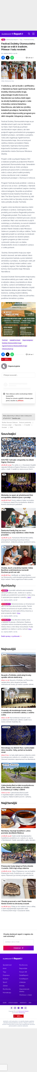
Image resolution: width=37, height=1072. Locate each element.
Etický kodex (13, 1002)
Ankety (22, 986)
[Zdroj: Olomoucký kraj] (18, 70)
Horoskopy (7, 993)
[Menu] (33, 34)
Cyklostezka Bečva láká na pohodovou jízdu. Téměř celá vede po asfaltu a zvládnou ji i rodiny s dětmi (17, 787)
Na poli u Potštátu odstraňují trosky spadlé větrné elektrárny (16, 676)
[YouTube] (22, 1007)
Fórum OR (23, 972)
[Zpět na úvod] (12, 34)
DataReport (23, 975)
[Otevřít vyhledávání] (29, 34)
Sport (5, 982)
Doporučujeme (28, 340)
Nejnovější (8, 649)
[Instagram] (15, 1007)
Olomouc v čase (25, 995)
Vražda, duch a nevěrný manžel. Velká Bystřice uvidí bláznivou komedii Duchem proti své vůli (17, 570)
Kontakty (23, 1002)
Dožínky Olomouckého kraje (11, 343)
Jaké (29, 597)
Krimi (4, 968)
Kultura (5, 979)
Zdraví (5, 986)
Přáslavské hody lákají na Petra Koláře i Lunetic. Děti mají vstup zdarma (17, 867)
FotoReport (23, 979)
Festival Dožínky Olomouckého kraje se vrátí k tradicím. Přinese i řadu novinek (30, 40)
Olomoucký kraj (7, 349)
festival (4, 340)
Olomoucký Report (12, 39)
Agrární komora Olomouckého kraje (14, 346)
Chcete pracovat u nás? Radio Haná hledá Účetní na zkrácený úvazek (16, 902)
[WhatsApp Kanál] (25, 1007)
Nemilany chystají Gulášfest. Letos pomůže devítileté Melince (16, 832)
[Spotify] (18, 1007)
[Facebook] (11, 1007)
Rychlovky (8, 585)
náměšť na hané (15, 340)
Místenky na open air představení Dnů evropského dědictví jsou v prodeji (17, 496)
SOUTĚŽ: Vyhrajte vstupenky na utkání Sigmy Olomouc (17, 461)
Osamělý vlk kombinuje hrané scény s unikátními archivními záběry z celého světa (17, 712)
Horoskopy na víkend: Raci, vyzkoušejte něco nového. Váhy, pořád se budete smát (17, 750)
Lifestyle (22, 982)
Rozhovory (23, 965)
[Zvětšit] (18, 319)
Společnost (7, 965)
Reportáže (23, 968)
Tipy (21, 39)
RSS (30, 1002)
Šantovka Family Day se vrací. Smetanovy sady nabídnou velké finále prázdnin (17, 532)
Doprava (6, 975)
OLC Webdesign (20, 1012)
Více (18, 613)
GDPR (4, 1002)
